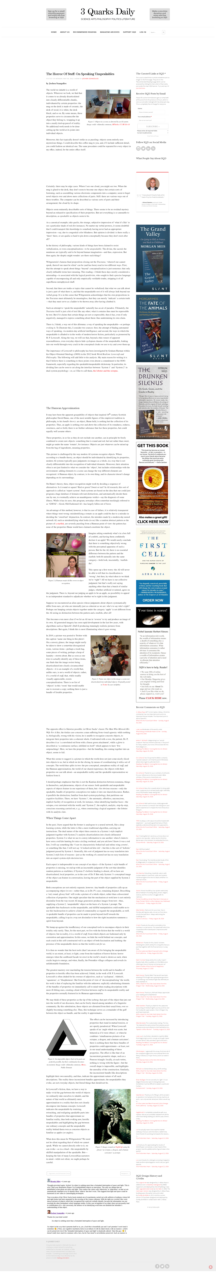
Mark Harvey (140, 975)
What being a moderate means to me (148, 731)
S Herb (138, 925)
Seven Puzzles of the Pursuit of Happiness (150, 966)
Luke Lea (139, 729)
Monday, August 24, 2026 (144, 1062)
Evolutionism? (140, 1088)
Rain (137, 836)
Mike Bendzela (141, 1023)
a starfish (60, 523)
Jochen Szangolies (90, 79)
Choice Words (140, 842)
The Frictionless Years (143, 1138)
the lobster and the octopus (105, 370)
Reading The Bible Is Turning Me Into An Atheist (151, 749)
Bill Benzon (139, 943)
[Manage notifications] (211, 1267)
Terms (152, 136)
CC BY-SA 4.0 (125, 124)
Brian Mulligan (141, 1080)
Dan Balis (159, 1189)
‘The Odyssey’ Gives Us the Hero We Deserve (150, 1060)
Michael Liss (140, 1069)
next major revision (142, 1191)
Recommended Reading (85, 32)
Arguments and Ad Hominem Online (59, 1173)
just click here (140, 88)
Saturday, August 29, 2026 (144, 751)
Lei (137, 1130)
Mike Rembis (140, 910)
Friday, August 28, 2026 (153, 903)
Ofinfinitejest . (140, 1051)
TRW (137, 821)
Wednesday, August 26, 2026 (155, 986)
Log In (143, 32)
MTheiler (115, 124)
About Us (65, 32)
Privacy (157, 136)
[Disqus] (88, 1206)
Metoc (83, 1064)
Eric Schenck (140, 758)
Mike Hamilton (140, 1006)
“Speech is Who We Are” (144, 1029)
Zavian (138, 891)
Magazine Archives (109, 32)
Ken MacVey (140, 873)
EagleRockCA (140, 1112)
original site (142, 1183)
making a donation (63, 1258)
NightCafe (119, 1147)
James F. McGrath (141, 740)
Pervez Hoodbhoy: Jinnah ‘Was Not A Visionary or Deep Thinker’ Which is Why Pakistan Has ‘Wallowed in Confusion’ (153, 901)
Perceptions (124, 1173)
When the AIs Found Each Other (146, 721)
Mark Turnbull (140, 960)
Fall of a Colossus (141, 919)
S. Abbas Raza (140, 712)
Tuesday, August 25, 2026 (154, 1016)
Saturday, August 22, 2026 (144, 1123)
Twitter (105, 684)
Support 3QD (129, 32)
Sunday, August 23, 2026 (154, 1088)
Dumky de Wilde (143, 1195)
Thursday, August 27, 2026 (144, 968)
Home (54, 32)
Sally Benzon (140, 1095)
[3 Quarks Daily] (108, 20)
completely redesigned (153, 1185)
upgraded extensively (146, 1189)
